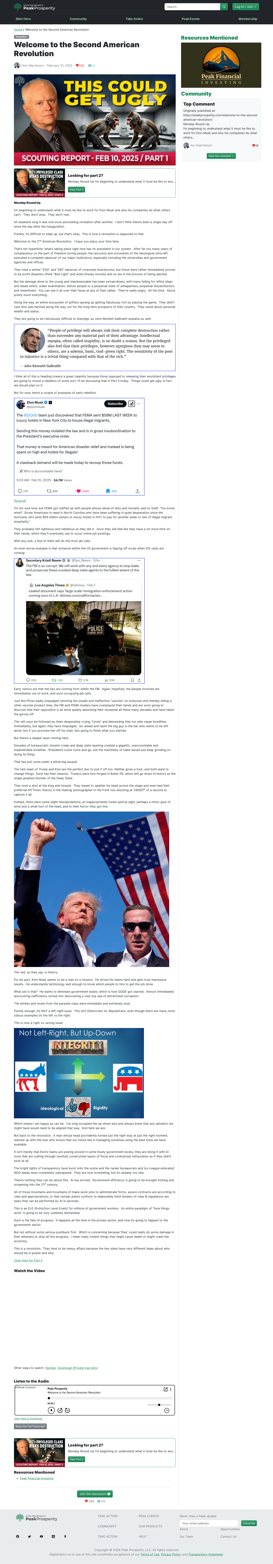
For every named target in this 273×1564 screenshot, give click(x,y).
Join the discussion (93, 1494)
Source (20, 501)
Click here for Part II (28, 1260)
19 (256, 145)
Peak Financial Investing (36, 1478)
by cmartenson (201, 145)
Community (78, 19)
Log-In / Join (244, 7)
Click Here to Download (28, 1418)
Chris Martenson (32, 65)
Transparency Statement (205, 1554)
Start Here (23, 19)
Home (18, 29)
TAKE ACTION (107, 1516)
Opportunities (230, 1529)
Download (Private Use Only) (77, 1368)
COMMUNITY (107, 1526)
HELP (142, 1536)
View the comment (220, 155)
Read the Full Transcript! (30, 1426)
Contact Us (228, 1536)
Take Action (134, 19)
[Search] (224, 6)
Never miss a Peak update (198, 1516)
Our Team (186, 1536)
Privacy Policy (171, 1554)
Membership (248, 19)
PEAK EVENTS (149, 1516)
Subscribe (249, 1523)
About (184, 1529)
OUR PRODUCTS (150, 1526)
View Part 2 (76, 189)
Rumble (51, 1368)
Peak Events (191, 19)
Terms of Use (150, 1554)
